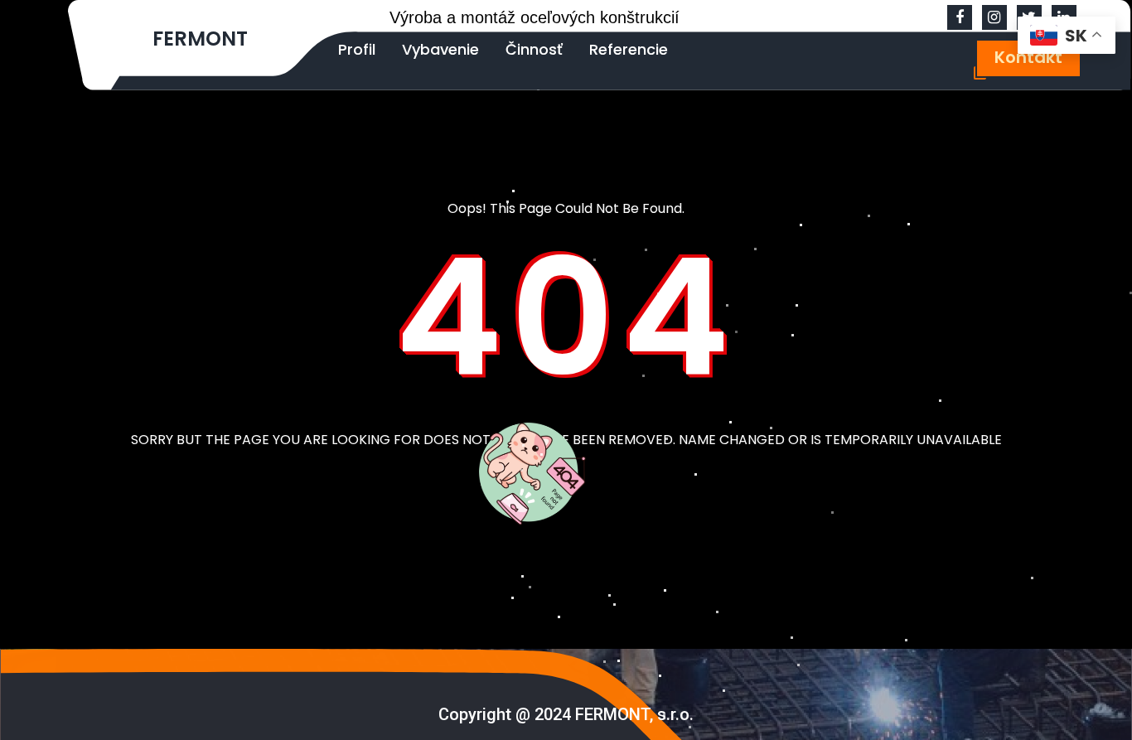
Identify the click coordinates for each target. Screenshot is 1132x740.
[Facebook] (959, 17)
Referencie (628, 49)
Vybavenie (440, 49)
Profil (356, 49)
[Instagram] (994, 17)
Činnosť (534, 49)
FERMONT (200, 38)
